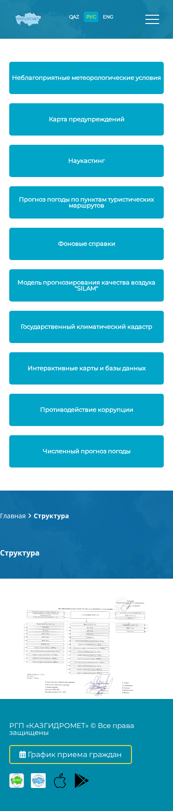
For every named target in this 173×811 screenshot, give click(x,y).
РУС (91, 17)
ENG (108, 17)
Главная (13, 515)
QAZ (74, 17)
